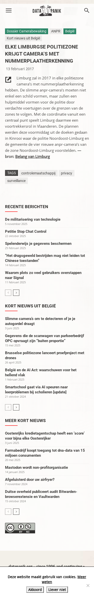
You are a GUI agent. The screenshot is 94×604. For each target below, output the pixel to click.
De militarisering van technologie (32, 219)
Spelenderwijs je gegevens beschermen (38, 243)
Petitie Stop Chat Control (25, 231)
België (69, 31)
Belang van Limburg (32, 156)
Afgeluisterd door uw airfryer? (29, 479)
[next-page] (16, 293)
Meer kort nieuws (25, 420)
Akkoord (35, 589)
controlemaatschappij (38, 173)
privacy (66, 173)
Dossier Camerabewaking (26, 31)
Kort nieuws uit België (23, 38)
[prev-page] (8, 293)
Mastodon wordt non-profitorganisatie (36, 467)
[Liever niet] (87, 585)
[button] (9, 10)
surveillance (16, 181)
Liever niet (57, 589)
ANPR (55, 31)
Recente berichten (26, 206)
